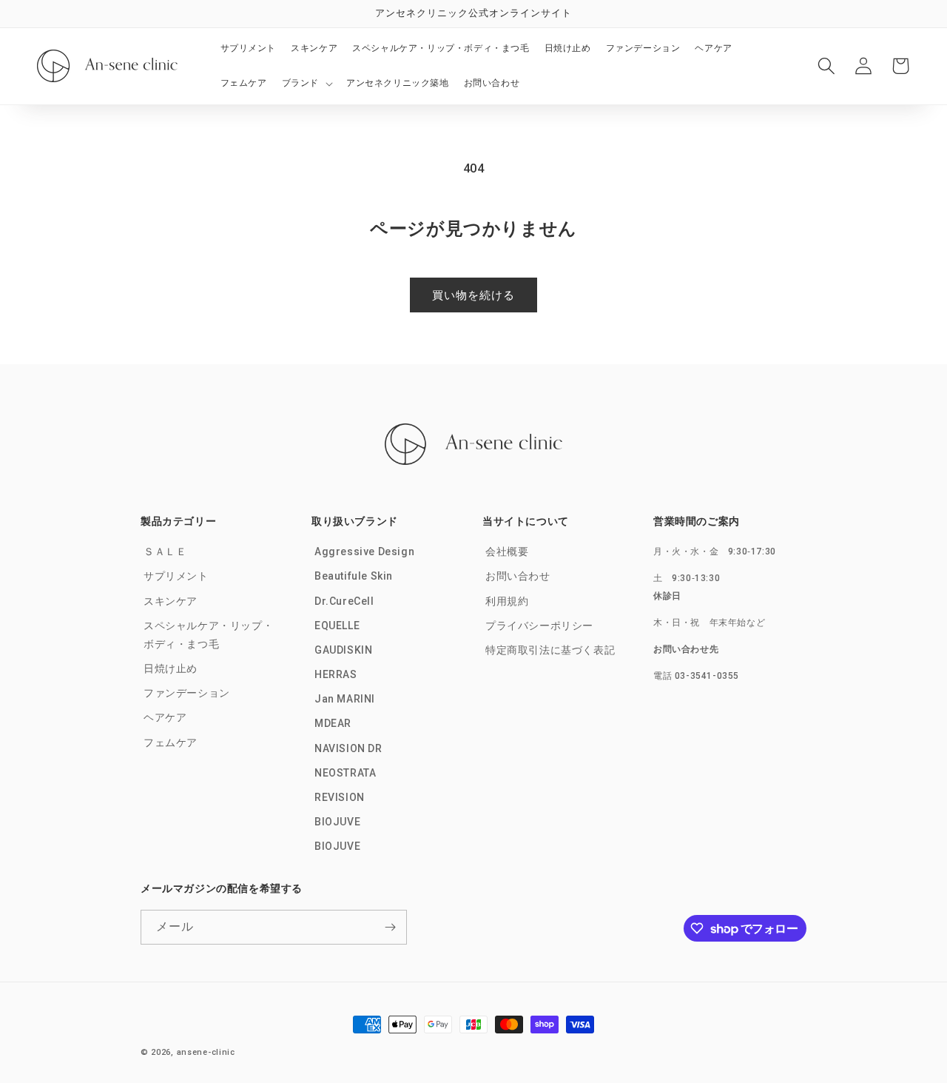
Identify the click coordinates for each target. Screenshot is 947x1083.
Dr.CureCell (344, 601)
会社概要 (506, 551)
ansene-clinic (206, 1052)
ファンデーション (187, 693)
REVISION (339, 797)
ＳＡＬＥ (165, 551)
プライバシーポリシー (539, 625)
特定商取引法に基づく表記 (550, 650)
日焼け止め (171, 668)
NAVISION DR (348, 748)
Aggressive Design (364, 551)
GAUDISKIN (343, 650)
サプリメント (176, 576)
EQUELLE (337, 625)
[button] (306, 83)
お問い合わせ (517, 576)
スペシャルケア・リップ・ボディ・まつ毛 (208, 635)
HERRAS (335, 674)
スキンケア (171, 601)
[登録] (390, 927)
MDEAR (332, 723)
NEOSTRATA (345, 773)
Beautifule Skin (353, 576)
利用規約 (506, 601)
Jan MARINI (344, 699)
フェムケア (171, 742)
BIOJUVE (337, 822)
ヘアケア (165, 717)
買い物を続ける (473, 295)
